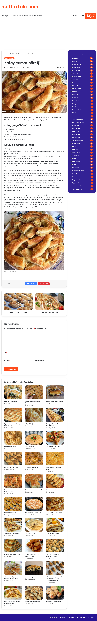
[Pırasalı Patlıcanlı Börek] (55, 592)
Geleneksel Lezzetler (78, 119)
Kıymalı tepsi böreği (52, 533)
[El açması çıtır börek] (34, 458)
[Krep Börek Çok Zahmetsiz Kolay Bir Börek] (13, 592)
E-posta (7, 360)
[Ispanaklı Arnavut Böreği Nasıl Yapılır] (13, 415)
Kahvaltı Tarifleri (77, 101)
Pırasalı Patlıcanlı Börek (53, 601)
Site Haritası (38, 16)
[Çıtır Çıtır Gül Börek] (13, 438)
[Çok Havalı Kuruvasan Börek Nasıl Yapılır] (55, 545)
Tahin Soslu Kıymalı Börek (12, 533)
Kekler (74, 82)
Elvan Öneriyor (76, 143)
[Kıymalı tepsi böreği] (55, 525)
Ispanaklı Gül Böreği (10, 401)
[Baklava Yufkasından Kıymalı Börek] (13, 481)
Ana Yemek (75, 58)
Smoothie (75, 174)
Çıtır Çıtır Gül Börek (10, 446)
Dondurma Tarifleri (78, 171)
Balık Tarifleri (76, 134)
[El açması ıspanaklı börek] (13, 545)
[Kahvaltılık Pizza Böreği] (55, 438)
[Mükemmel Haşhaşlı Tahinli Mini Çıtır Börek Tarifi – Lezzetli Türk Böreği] (55, 568)
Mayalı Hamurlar (77, 64)
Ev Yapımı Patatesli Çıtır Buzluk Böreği (53, 425)
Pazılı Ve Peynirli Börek (32, 577)
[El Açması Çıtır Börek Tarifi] (34, 481)
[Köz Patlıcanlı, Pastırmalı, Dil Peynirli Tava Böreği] (13, 568)
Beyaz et (75, 94)
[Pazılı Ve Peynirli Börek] (34, 568)
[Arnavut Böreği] (34, 438)
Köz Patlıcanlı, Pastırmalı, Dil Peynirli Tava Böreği (12, 578)
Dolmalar (75, 149)
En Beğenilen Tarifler (16, 16)
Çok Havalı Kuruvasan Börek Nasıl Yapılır (53, 555)
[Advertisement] (48, 34)
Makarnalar (75, 125)
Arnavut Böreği (29, 446)
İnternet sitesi (39, 360)
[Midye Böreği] (34, 415)
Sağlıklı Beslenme (77, 140)
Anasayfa (8, 54)
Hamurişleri (75, 85)
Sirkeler (74, 158)
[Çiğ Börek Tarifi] (34, 525)
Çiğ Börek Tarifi (30, 533)
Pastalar (74, 91)
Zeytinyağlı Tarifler (78, 122)
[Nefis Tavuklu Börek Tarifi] (55, 504)
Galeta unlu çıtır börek (11, 467)
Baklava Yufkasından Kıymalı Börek (11, 491)
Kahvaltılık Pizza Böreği (53, 446)
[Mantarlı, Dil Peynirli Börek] (55, 392)
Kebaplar (75, 104)
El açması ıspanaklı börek (12, 554)
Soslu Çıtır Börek (51, 490)
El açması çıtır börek (31, 467)
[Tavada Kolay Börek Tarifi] (34, 504)
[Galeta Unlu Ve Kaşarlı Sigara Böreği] (34, 545)
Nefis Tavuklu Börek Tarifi (54, 513)
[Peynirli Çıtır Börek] (13, 504)
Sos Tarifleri (76, 152)
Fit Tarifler (75, 167)
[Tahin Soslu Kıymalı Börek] (13, 525)
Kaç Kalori (75, 183)
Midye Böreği (29, 424)
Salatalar (75, 79)
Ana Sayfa (5, 16)
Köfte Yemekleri (77, 76)
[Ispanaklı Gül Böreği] (13, 392)
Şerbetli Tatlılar (76, 88)
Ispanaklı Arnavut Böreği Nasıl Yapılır (12, 425)
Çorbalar (75, 98)
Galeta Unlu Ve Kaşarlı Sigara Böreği (32, 555)
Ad (5, 352)
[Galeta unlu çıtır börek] (13, 458)
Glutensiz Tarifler (77, 186)
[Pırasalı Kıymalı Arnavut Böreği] (55, 458)
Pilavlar (74, 113)
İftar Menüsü (76, 137)
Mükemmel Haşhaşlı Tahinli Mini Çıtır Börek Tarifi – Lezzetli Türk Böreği (54, 578)
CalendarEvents (77, 189)
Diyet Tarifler (76, 131)
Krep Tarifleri (76, 128)
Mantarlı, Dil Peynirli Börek (54, 401)
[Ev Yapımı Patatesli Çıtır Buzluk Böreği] (55, 415)
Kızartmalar (75, 107)
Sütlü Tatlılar (76, 73)
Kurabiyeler (75, 61)
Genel (74, 146)
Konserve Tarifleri (77, 110)
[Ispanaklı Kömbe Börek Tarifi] (34, 392)
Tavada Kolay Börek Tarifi (33, 513)
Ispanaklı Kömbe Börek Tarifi (32, 402)
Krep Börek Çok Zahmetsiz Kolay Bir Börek (12, 602)
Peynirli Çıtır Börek (10, 513)
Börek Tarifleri (16, 54)
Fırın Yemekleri (76, 70)
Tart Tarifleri (76, 155)
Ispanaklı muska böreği (32, 601)
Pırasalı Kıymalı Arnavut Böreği (53, 468)
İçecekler (75, 164)
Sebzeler (75, 177)
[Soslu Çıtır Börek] (55, 481)
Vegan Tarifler (76, 180)
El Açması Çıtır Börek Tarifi (33, 490)
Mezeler (74, 116)
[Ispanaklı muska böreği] (34, 592)
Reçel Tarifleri (76, 161)
